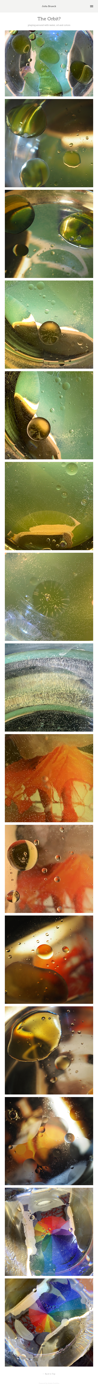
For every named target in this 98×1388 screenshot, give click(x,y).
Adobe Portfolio (53, 1383)
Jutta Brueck (49, 6)
